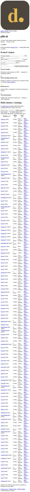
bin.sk (2, 161)
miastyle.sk (3, 321)
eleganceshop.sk (5, 206)
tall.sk (2, 425)
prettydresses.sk (5, 386)
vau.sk (2, 435)
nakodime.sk (4, 344)
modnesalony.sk (5, 327)
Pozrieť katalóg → (11, 82)
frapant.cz (3, 236)
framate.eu (3, 230)
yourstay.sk (4, 468)
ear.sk (2, 201)
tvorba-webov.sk (5, 431)
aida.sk (2, 122)
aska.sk (3, 142)
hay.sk (2, 249)
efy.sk (2, 204)
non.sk (2, 357)
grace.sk (3, 246)
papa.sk (3, 370)
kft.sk (2, 282)
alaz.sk (2, 126)
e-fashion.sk (4, 197)
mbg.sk (3, 311)
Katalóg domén (12, 489)
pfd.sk (2, 373)
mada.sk (3, 308)
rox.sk (2, 399)
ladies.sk (3, 292)
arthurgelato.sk (4, 138)
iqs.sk (2, 266)
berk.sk (3, 148)
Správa (17, 62)
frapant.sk (3, 240)
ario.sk (2, 132)
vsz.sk (2, 448)
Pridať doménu (21, 489)
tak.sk (2, 422)
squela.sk (3, 412)
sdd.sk (2, 409)
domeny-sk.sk (14, 47)
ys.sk (2, 471)
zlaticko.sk (3, 481)
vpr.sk (2, 445)
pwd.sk (3, 393)
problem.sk (3, 390)
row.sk (2, 396)
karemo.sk (3, 272)
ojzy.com (3, 360)
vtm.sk (2, 451)
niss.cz (2, 347)
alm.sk (2, 129)
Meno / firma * (4, 59)
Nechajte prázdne (5, 56)
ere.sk (2, 214)
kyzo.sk (3, 289)
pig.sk (2, 377)
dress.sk (3, 194)
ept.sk (2, 210)
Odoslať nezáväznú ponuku (21, 66)
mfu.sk (2, 318)
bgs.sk (2, 155)
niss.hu (2, 350)
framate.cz (3, 227)
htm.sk (2, 256)
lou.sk (2, 298)
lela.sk (2, 295)
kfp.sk (2, 279)
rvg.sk (2, 403)
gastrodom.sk (4, 243)
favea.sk (3, 220)
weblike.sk (3, 458)
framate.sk (3, 233)
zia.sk (2, 478)
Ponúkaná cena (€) (20, 61)
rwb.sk (2, 406)
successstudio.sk (5, 415)
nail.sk (2, 341)
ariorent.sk (3, 135)
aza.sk (2, 145)
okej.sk (2, 363)
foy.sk (2, 223)
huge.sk (3, 259)
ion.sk (2, 262)
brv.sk (2, 168)
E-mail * (25, 59)
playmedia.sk (4, 380)
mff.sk (2, 315)
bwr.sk (2, 171)
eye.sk (2, 217)
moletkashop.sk (5, 330)
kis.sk (2, 285)
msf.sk (2, 337)
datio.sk (3, 187)
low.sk (2, 302)
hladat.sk (3, 253)
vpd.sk (2, 442)
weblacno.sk (4, 455)
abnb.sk (3, 119)
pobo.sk (3, 383)
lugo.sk (3, 305)
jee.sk (2, 269)
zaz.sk (2, 474)
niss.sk (2, 354)
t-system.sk (3, 419)
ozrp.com (3, 367)
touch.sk (3, 429)
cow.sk (2, 181)
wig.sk (2, 461)
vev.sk (2, 438)
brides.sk (3, 165)
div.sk (2, 191)
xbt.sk (2, 465)
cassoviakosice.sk (5, 174)
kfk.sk (2, 275)
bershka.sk (3, 152)
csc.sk (2, 184)
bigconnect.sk (4, 157)
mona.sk (3, 334)
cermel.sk (3, 178)
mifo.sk (3, 324)
